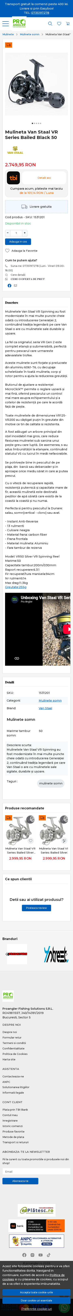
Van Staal (45, 708)
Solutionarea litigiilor (15, 1087)
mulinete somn (50, 783)
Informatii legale (13, 1092)
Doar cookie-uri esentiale (36, 1300)
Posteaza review (36, 907)
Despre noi (9, 1032)
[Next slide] (64, 841)
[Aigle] (56, 962)
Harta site (8, 1059)
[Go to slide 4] (38, 123)
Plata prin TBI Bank (15, 1109)
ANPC (6, 1081)
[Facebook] (24, 1255)
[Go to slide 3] (36, 123)
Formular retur (11, 1037)
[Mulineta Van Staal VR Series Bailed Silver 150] (54, 830)
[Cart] (67, 24)
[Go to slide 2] (34, 123)
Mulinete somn (29, 34)
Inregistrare (10, 1120)
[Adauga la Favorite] (30, 840)
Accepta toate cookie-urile (36, 1292)
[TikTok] (49, 1255)
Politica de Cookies (15, 1053)
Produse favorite (13, 1131)
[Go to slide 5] (40, 123)
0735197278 (40, 13)
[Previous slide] (6, 954)
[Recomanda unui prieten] (16, 285)
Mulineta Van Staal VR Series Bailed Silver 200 (20, 851)
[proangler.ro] (18, 23)
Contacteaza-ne (13, 1076)
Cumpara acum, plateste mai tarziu (36, 191)
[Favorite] (59, 24)
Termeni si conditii (14, 1043)
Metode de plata (13, 1137)
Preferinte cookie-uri (36, 1309)
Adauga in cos (18, 241)
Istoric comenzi (12, 1126)
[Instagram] (32, 1255)
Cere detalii (18, 274)
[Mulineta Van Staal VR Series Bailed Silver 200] (20, 830)
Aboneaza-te (20, 1180)
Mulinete (8, 34)
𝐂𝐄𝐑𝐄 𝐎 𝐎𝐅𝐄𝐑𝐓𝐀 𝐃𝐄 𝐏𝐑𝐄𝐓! (28, 279)
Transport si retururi (15, 1142)
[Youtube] (40, 1255)
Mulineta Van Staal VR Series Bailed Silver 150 (54, 851)
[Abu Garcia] (17, 962)
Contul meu (10, 1115)
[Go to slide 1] (32, 123)
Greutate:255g (15, 587)
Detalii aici (44, 177)
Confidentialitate (13, 1048)
